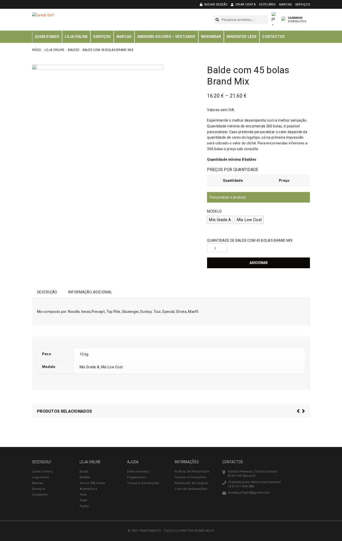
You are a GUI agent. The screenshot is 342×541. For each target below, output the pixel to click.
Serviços (302, 4)
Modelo (214, 211)
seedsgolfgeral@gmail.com (249, 492)
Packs (84, 506)
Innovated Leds (242, 37)
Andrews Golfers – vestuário (166, 37)
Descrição (47, 292)
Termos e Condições (190, 477)
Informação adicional (90, 292)
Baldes (73, 50)
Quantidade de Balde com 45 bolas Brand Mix (250, 240)
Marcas (285, 4)
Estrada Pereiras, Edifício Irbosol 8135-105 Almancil (252, 474)
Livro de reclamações (191, 489)
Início (36, 50)
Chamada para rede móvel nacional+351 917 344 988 (254, 484)
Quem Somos (47, 37)
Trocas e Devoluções (143, 483)
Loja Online (76, 37)
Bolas (84, 471)
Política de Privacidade (192, 471)
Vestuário (267, 4)
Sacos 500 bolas (92, 483)
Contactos (273, 37)
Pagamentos (136, 477)
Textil (83, 500)
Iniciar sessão (216, 4)
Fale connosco (138, 471)
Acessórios (88, 489)
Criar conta (245, 4)
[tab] (47, 292)
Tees (83, 494)
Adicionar (259, 262)
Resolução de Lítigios (191, 483)
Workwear (211, 37)
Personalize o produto (228, 197)
